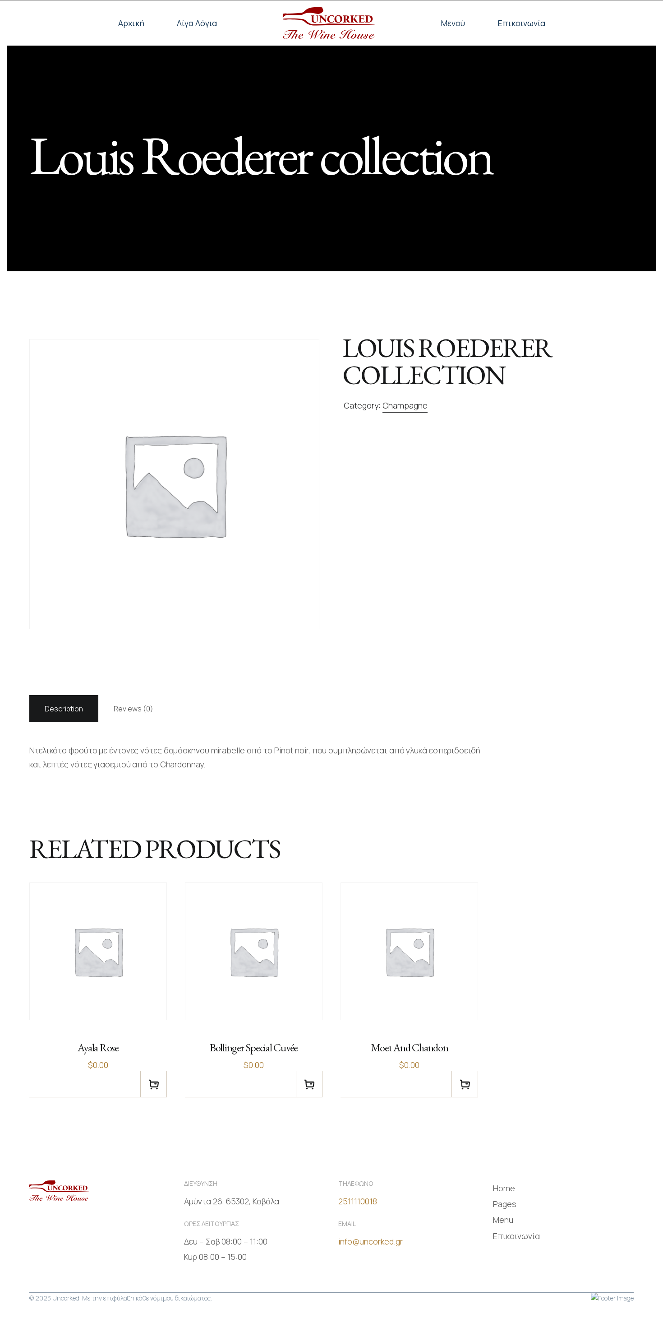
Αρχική (131, 23)
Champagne (405, 405)
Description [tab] (64, 709)
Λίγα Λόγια (197, 23)
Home (504, 1188)
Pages (504, 1204)
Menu (503, 1220)
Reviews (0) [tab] (133, 709)
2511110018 (357, 1201)
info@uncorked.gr (370, 1241)
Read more (153, 1084)
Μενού (453, 23)
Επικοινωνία (521, 23)
